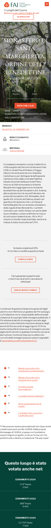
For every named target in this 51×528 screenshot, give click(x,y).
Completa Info (25, 259)
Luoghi (16, 110)
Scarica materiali (17, 151)
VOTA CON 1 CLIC (25, 106)
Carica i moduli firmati (25, 290)
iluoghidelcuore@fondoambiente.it (19, 341)
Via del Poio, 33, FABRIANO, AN (15, 129)
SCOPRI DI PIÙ (23, 17)
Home (7, 110)
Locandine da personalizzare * (31, 396)
